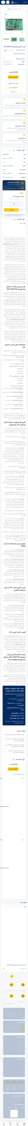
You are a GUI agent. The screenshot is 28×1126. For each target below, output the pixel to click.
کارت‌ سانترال (9, 9)
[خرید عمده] (20, 1083)
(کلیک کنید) (21, 705)
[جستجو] (7, 2)
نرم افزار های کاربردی (13, 87)
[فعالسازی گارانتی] (14, 1083)
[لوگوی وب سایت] (15, 2)
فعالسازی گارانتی (14, 1088)
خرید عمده (20, 1088)
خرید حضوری (14, 92)
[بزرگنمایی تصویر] (22, 32)
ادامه (23, 1017)
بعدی (12, 209)
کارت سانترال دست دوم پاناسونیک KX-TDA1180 (16, 965)
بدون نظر (5, 50)
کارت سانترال (14, 293)
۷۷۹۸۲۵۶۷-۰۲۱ (12, 699)
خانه (20, 9)
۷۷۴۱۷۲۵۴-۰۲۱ (20, 701)
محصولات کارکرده (7, 1088)
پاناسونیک (5, 162)
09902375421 (11, 703)
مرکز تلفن (15, 9)
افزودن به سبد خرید (13, 77)
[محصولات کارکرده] (7, 1083)
